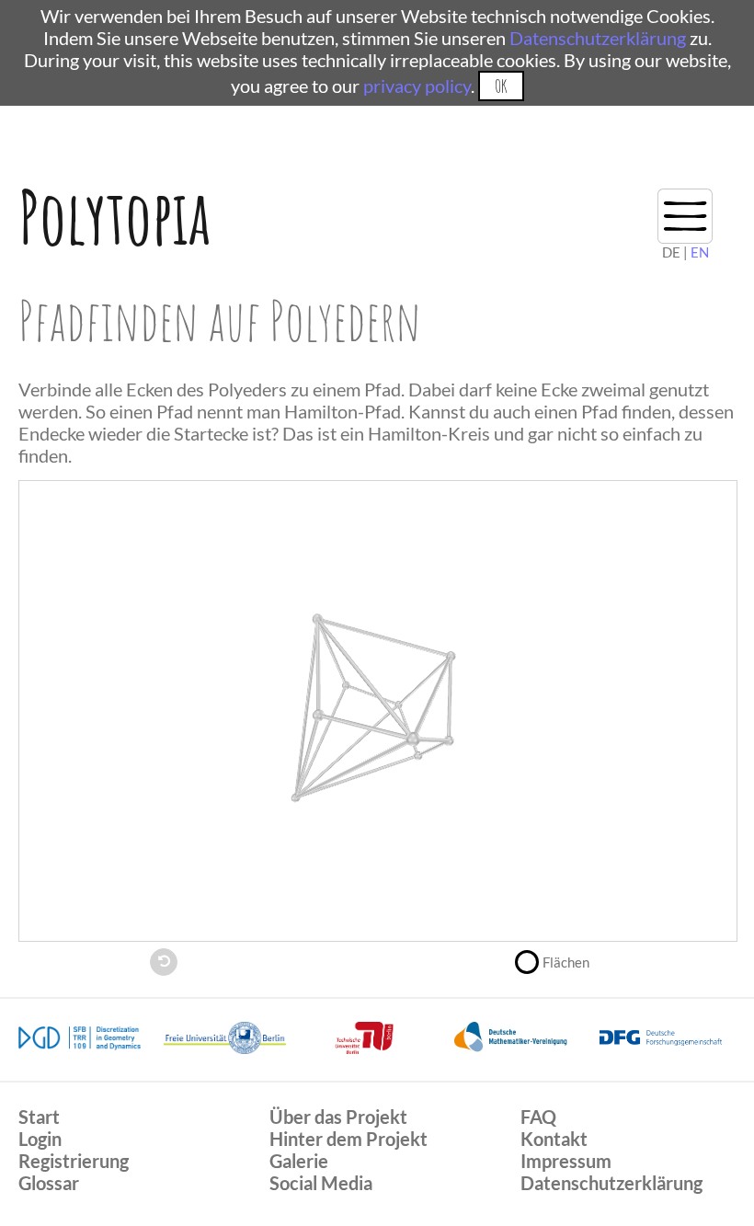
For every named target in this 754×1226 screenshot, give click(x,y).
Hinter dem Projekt (348, 1139)
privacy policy (417, 85)
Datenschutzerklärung (597, 38)
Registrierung (73, 1161)
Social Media (320, 1183)
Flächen (566, 962)
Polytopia (114, 216)
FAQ (538, 1117)
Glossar (48, 1183)
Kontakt (554, 1139)
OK (501, 85)
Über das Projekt (338, 1117)
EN (700, 252)
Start (39, 1117)
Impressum (565, 1161)
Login (40, 1139)
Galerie (298, 1161)
